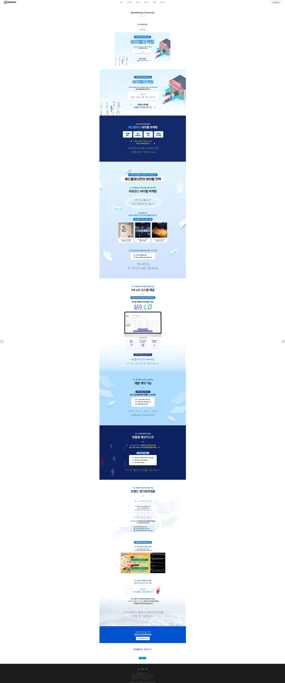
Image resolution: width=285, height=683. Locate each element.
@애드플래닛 (277, 2)
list (142, 658)
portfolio (146, 2)
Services (138, 2)
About (121, 2)
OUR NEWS (162, 2)
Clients (154, 2)
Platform (129, 2)
